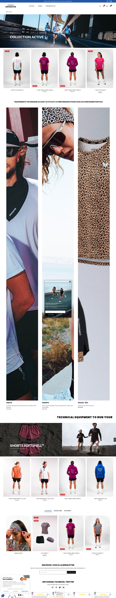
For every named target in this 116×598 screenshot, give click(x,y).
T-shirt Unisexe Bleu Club (100, 498)
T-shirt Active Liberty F (97, 553)
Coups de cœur (58, 510)
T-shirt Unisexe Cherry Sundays (71, 553)
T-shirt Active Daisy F (44, 90)
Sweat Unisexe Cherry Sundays (17, 90)
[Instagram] (52, 587)
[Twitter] (60, 587)
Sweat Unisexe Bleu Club (45, 498)
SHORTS (45, 403)
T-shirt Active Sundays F (100, 90)
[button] (1, 72)
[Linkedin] (63, 587)
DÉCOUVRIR (8, 408)
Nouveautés (48, 510)
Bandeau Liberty (19, 553)
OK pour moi (25, 591)
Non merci (6, 591)
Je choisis (15, 591)
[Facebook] (56, 587)
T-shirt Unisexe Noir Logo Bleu (72, 498)
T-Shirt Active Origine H (72, 90)
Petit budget (67, 510)
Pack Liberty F (44, 553)
